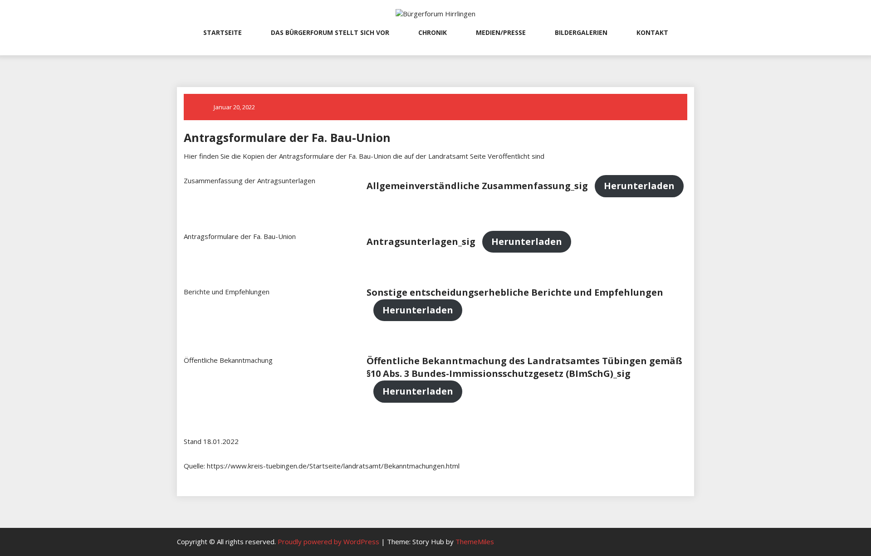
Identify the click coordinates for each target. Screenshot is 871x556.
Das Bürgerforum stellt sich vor (330, 32)
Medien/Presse (501, 32)
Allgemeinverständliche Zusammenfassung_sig (477, 186)
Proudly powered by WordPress (329, 541)
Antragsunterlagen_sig (421, 241)
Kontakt (652, 32)
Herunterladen (639, 186)
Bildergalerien (581, 32)
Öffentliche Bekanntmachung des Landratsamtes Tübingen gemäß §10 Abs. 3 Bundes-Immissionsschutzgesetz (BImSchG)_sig (524, 367)
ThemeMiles (474, 541)
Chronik (432, 32)
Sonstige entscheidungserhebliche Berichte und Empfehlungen (515, 292)
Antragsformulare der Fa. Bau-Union (287, 137)
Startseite (222, 32)
